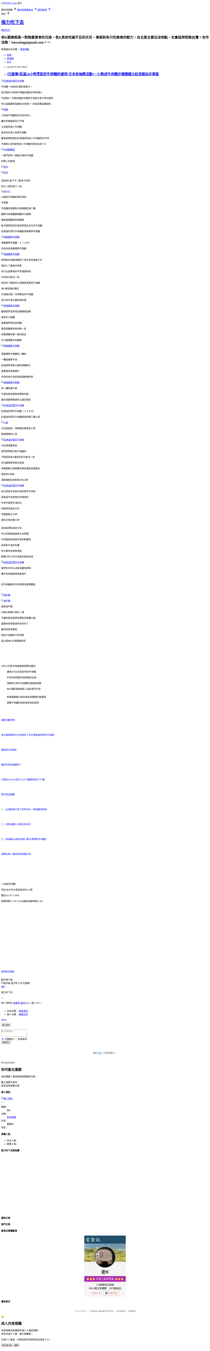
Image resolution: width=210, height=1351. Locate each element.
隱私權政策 (121, 1311)
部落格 (10, 58)
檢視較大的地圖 (7, 971)
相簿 (9, 55)
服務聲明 (132, 1311)
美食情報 (24, 49)
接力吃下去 (12, 22)
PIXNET (83, 1311)
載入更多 (6, 1025)
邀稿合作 (23, 1014)
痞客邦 (16, 1003)
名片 (9, 62)
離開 (16, 1345)
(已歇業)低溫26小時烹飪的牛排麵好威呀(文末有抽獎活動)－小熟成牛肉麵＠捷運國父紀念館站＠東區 (83, 74)
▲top (3, 1019)
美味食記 (23, 1011)
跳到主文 (5, 30)
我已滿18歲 (7, 1345)
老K (3, 986)
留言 (23, 1003)
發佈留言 (6, 1042)
